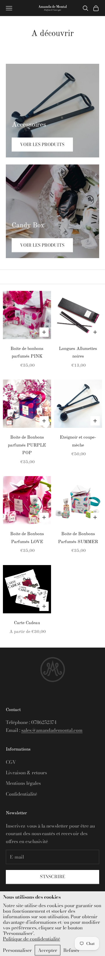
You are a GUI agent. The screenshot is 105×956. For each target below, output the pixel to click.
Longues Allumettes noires (78, 352)
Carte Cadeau (27, 623)
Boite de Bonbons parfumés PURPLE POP (27, 445)
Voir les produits (42, 144)
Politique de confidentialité (31, 939)
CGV (11, 762)
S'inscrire (52, 876)
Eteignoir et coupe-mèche (78, 441)
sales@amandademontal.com (52, 730)
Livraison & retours (26, 772)
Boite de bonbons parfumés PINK (26, 352)
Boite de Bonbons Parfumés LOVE (27, 538)
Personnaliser (17, 950)
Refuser (71, 950)
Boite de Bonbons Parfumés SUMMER (78, 538)
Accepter (47, 950)
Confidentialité (21, 793)
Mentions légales (23, 783)
